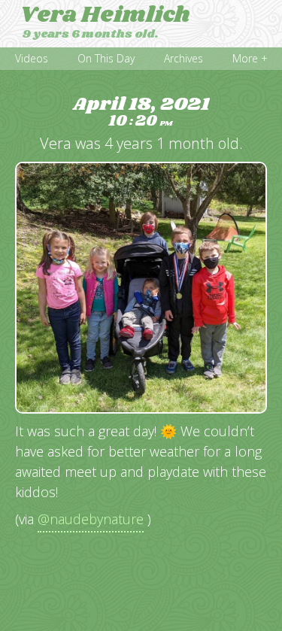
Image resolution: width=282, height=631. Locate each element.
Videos (31, 58)
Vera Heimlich (105, 15)
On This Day (106, 58)
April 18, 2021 (141, 112)
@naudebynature (91, 519)
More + (250, 58)
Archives (183, 58)
